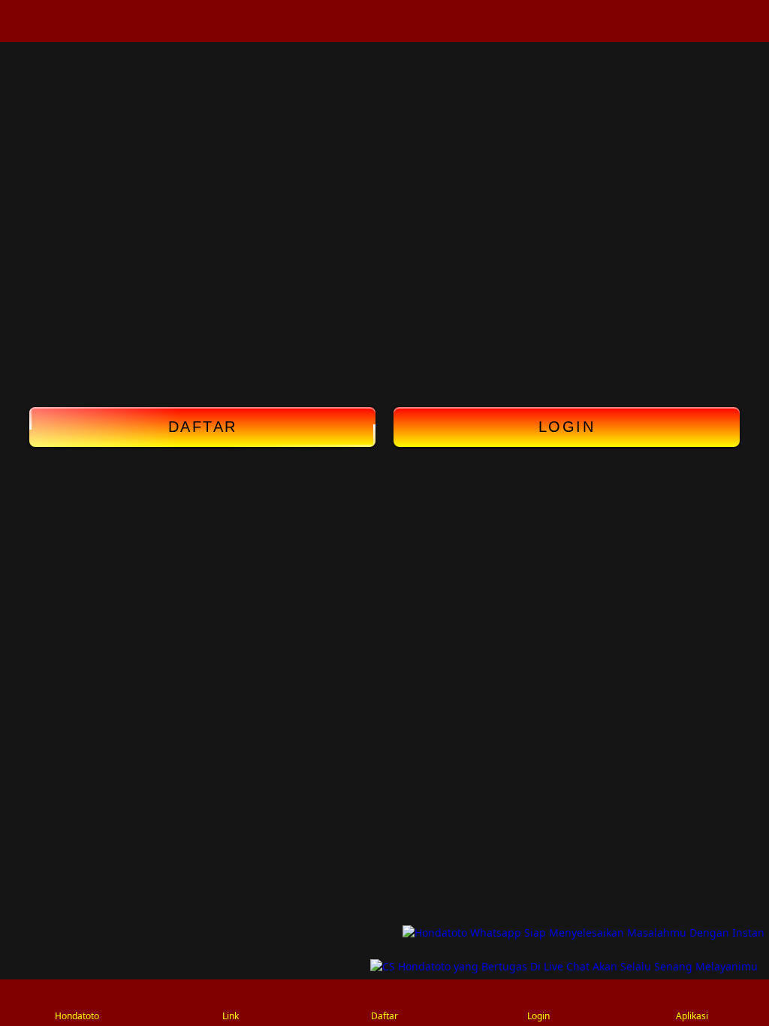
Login (567, 426)
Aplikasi (692, 1015)
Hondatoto (77, 1015)
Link (230, 1015)
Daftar (202, 426)
